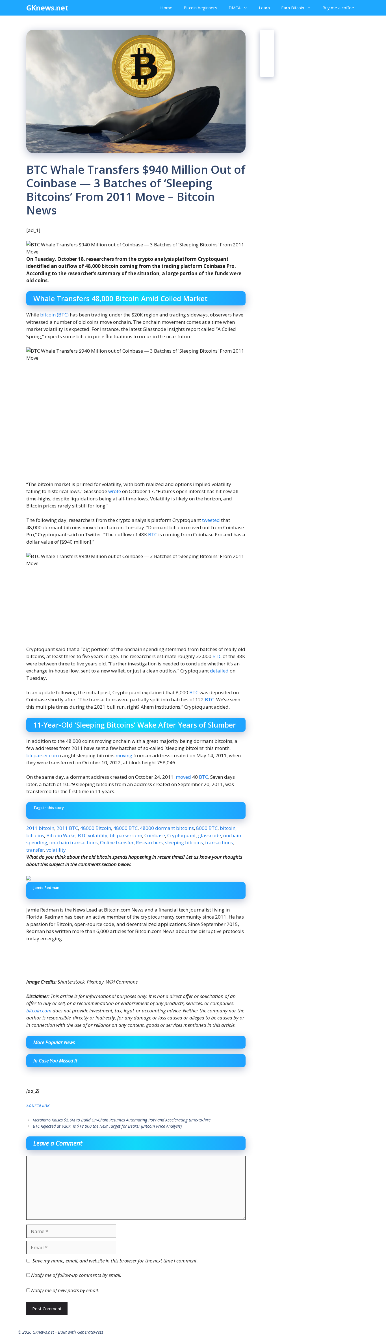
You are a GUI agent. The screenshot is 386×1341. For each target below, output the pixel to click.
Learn (264, 7)
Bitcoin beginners (200, 7)
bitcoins (35, 835)
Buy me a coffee (338, 7)
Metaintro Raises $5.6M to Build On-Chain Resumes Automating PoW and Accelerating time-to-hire (122, 1120)
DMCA (234, 7)
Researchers (149, 842)
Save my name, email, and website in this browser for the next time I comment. (115, 1260)
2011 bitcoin (40, 828)
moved (183, 777)
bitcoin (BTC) (54, 314)
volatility (56, 850)
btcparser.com (42, 755)
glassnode (209, 835)
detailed (219, 670)
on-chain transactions (73, 842)
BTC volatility (92, 835)
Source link (37, 1105)
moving (124, 755)
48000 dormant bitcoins (167, 828)
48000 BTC (125, 828)
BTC (152, 534)
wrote (114, 491)
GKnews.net (47, 7)
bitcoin (227, 828)
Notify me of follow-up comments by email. (76, 1275)
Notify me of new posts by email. (65, 1290)
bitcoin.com (38, 1010)
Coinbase (154, 835)
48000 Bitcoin (95, 828)
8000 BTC (207, 828)
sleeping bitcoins (184, 842)
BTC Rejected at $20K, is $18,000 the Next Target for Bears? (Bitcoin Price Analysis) (107, 1126)
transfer (35, 850)
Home (166, 7)
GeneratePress (90, 1332)
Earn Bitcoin (292, 7)
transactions (219, 842)
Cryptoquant (181, 835)
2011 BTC (67, 828)
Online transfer (117, 842)
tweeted (211, 520)
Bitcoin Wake (60, 835)
